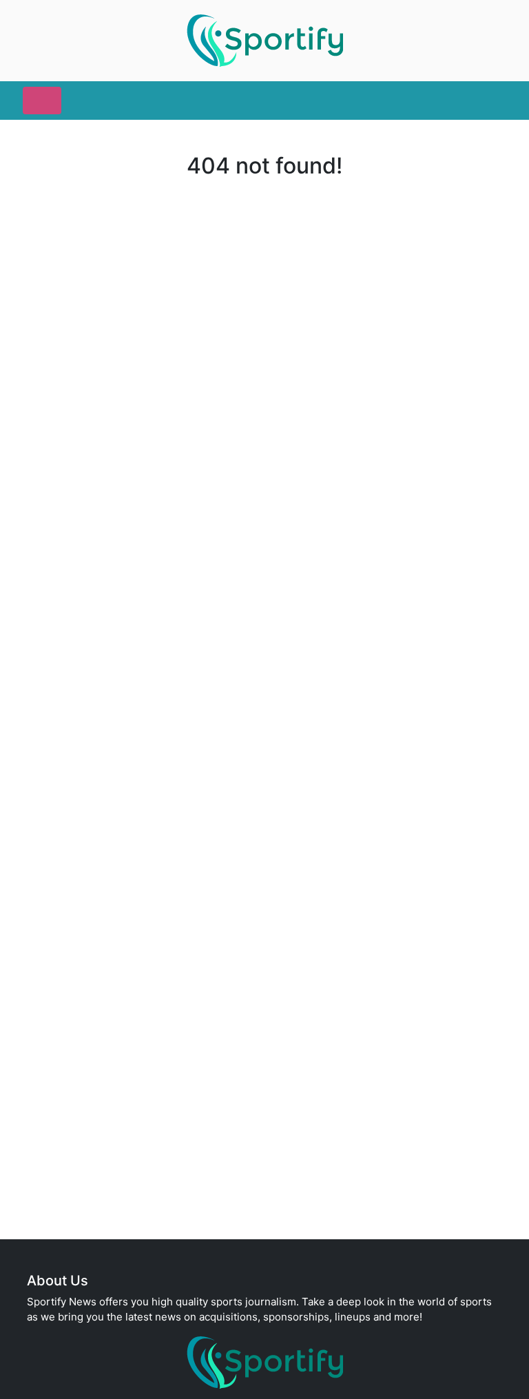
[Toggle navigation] (42, 100)
